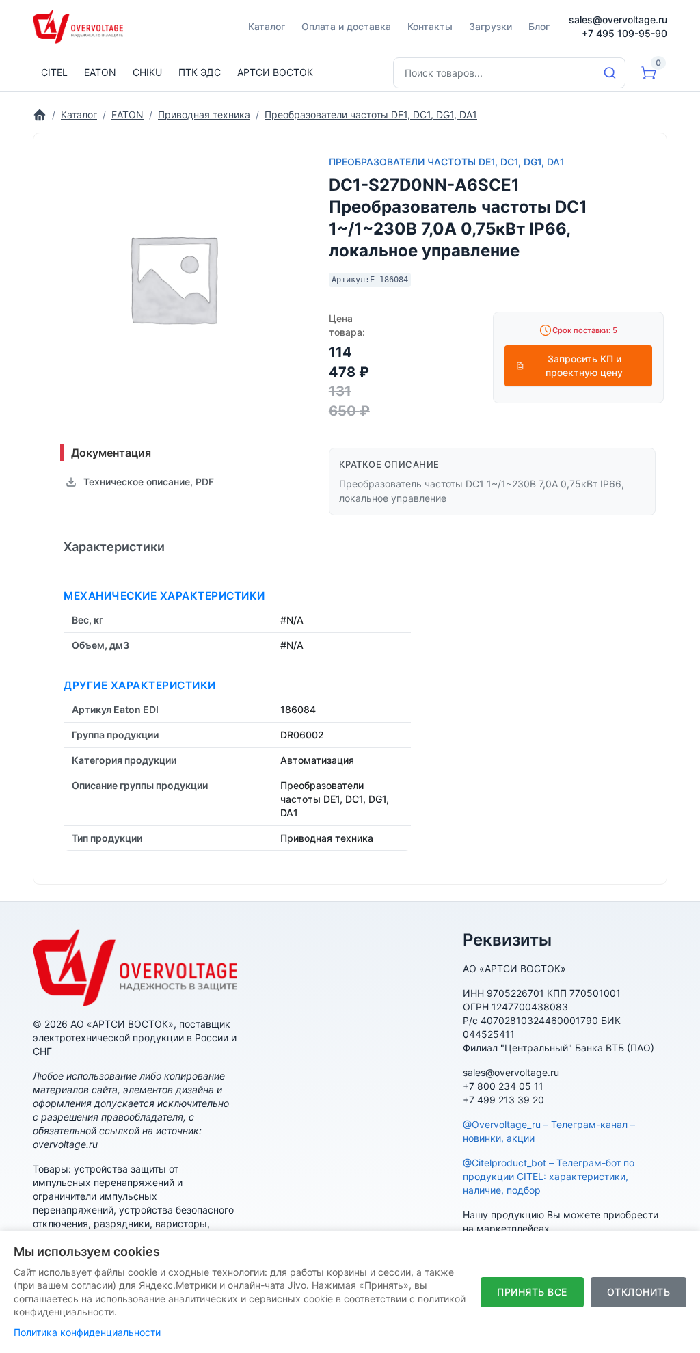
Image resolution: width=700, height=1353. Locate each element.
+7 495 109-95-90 (624, 33)
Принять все (532, 1292)
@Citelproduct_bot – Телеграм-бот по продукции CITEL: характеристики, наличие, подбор (548, 1176)
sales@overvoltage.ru (618, 19)
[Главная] (39, 114)
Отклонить (639, 1292)
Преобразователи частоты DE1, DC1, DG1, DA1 (447, 162)
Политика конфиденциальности (87, 1332)
